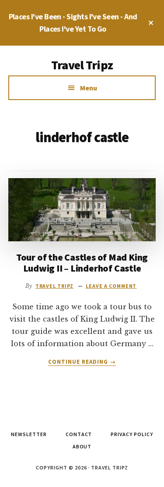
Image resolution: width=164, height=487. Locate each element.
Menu (88, 87)
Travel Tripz (82, 65)
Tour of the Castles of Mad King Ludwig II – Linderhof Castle (82, 262)
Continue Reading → (82, 362)
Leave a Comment (111, 286)
